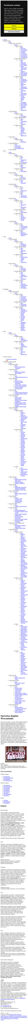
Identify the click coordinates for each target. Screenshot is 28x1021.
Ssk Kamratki (6, 789)
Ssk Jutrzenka (6, 787)
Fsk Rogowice (6, 791)
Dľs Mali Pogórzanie (8, 778)
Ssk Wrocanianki (7, 794)
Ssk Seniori (6, 793)
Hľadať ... (3, 1013)
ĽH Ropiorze (6, 803)
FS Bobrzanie (6, 776)
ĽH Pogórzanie (6, 801)
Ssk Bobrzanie (6, 785)
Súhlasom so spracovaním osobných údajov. (13, 998)
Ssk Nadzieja (6, 790)
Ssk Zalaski (6, 795)
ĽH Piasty (5, 800)
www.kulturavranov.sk (6, 1005)
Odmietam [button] (14, 28)
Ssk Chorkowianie (7, 786)
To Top (2, 1019)
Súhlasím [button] (14, 25)
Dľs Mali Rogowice (8, 780)
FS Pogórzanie (6, 779)
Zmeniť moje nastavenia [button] (14, 31)
